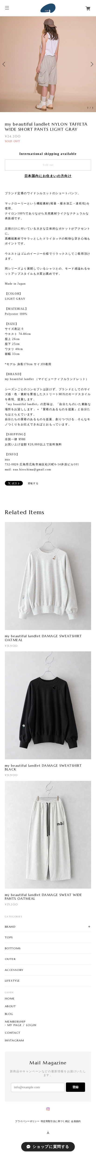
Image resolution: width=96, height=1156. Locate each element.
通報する (33, 507)
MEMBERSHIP (15, 1045)
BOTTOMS (13, 972)
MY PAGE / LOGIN (22, 1049)
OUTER (10, 983)
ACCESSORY (14, 994)
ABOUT (10, 1030)
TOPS (9, 961)
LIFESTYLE (12, 1004)
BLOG (9, 1037)
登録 (75, 1111)
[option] (48, 76)
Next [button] (91, 76)
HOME (10, 1022)
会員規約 (76, 1145)
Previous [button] (4, 76)
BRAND (10, 950)
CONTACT (13, 1056)
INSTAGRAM (14, 1064)
